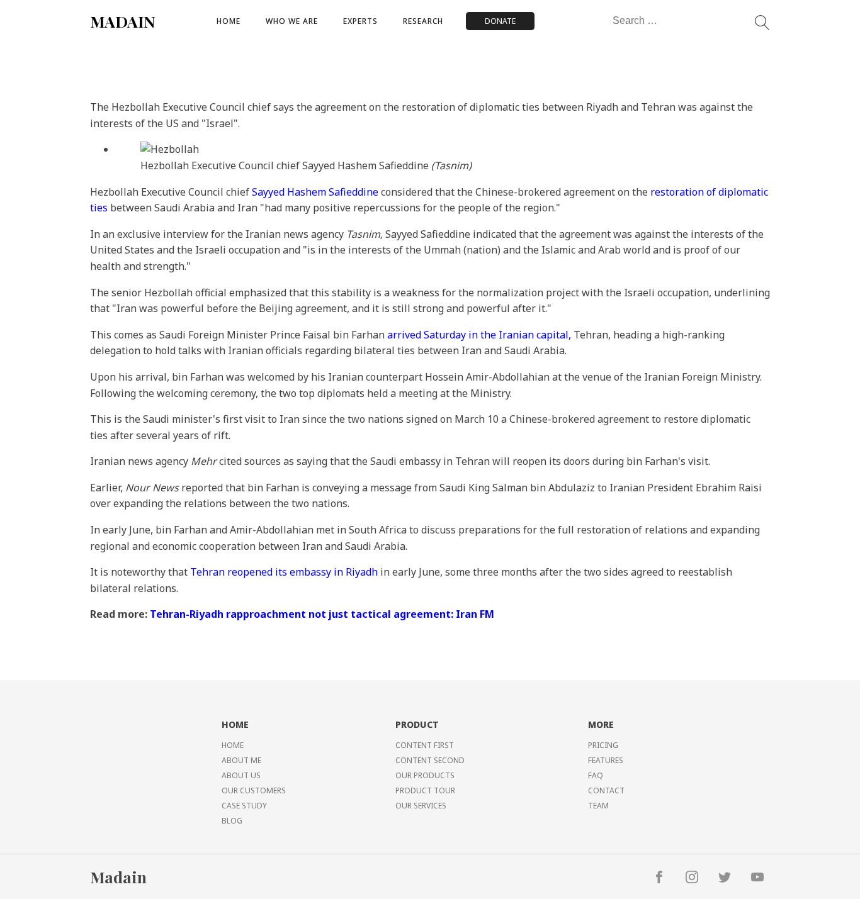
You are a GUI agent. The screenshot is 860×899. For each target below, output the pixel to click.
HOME (233, 745)
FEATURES (605, 760)
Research (423, 21)
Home (228, 21)
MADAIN (123, 21)
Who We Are (292, 21)
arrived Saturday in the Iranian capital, (479, 335)
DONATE (500, 21)
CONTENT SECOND (430, 760)
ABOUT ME (241, 760)
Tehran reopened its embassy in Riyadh (284, 572)
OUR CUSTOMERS (254, 790)
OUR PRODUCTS (425, 775)
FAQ (595, 775)
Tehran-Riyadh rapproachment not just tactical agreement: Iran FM (322, 614)
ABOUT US (241, 775)
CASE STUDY (244, 805)
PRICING (603, 745)
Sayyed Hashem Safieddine (315, 192)
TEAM (598, 805)
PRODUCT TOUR (425, 790)
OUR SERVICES (420, 805)
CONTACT (606, 790)
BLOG (232, 820)
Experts (360, 21)
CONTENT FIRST (424, 745)
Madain (118, 876)
